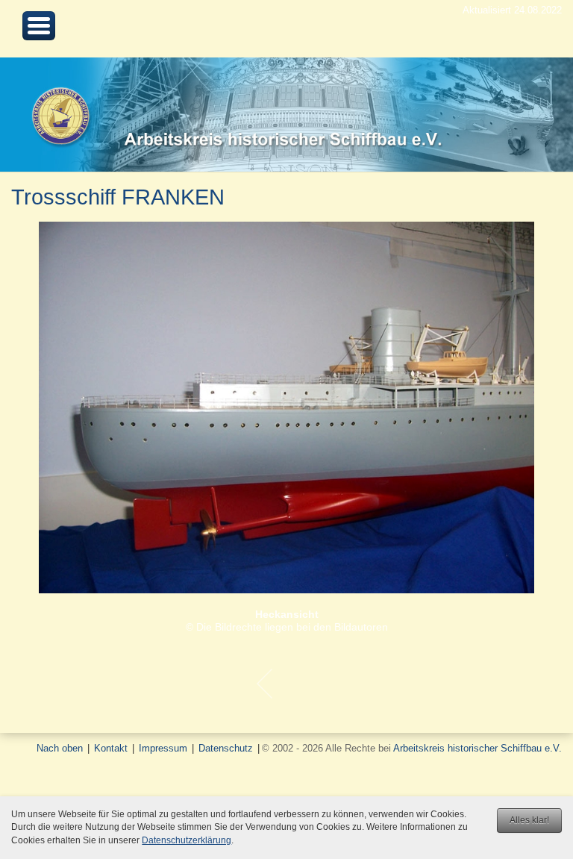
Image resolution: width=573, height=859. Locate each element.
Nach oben (60, 748)
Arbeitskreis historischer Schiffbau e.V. (477, 748)
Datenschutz (225, 748)
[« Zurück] (264, 683)
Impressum (163, 748)
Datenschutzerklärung (186, 840)
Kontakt (111, 748)
